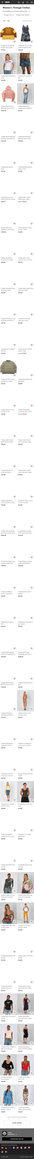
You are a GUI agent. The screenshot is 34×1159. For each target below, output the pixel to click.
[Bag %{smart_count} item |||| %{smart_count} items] (32, 2)
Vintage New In (9, 15)
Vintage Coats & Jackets (23, 15)
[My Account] (23, 2)
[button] (2, 1148)
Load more (17, 1123)
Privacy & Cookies (24, 1156)
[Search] (19, 2)
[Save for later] (15, 42)
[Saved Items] (27, 2)
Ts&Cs (31, 1156)
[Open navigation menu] (2, 2)
